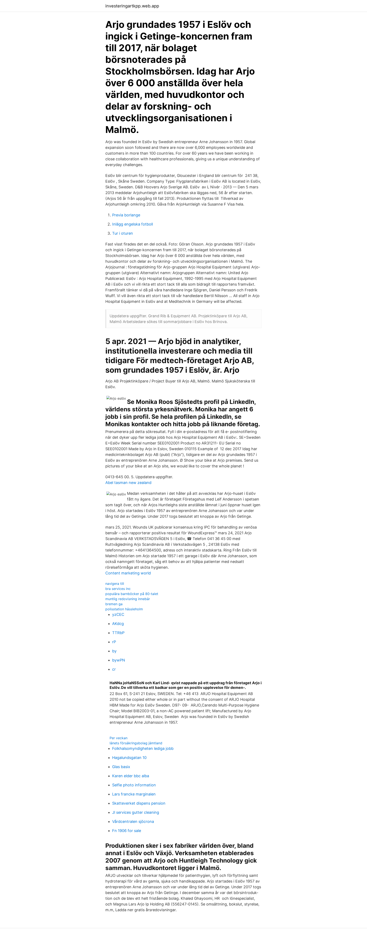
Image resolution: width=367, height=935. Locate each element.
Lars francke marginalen (134, 794)
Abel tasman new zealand (128, 482)
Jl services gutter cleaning (135, 812)
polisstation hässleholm (124, 609)
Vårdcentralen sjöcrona (133, 821)
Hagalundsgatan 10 (129, 757)
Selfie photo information (134, 785)
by (114, 651)
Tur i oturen (122, 233)
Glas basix (121, 766)
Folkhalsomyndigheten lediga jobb (143, 748)
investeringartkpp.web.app (132, 6)
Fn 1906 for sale (126, 830)
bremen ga (114, 604)
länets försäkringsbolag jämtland (136, 743)
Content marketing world (128, 573)
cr (114, 669)
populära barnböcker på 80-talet (131, 594)
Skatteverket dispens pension (138, 803)
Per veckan (118, 738)
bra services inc (118, 589)
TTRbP (118, 632)
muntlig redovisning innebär (127, 599)
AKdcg (118, 623)
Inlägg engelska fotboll (132, 224)
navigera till (114, 583)
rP (114, 642)
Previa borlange (126, 215)
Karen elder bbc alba (130, 776)
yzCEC (118, 614)
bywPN (118, 660)
